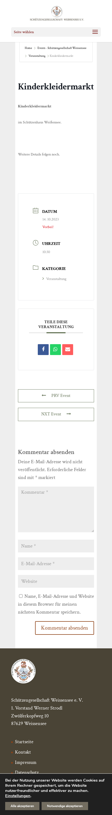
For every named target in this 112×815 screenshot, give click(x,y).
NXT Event (51, 414)
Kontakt (23, 752)
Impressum (25, 762)
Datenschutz (27, 772)
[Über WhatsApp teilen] (55, 349)
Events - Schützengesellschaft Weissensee (62, 48)
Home (29, 48)
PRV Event (60, 396)
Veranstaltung (37, 56)
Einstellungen (17, 795)
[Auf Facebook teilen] (43, 349)
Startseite (24, 742)
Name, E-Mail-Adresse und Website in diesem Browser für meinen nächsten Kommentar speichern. (56, 604)
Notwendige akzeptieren (65, 806)
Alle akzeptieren (22, 806)
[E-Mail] (67, 349)
